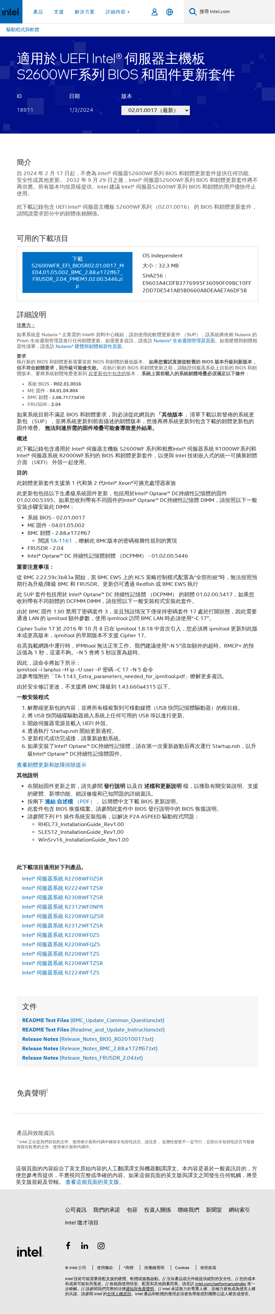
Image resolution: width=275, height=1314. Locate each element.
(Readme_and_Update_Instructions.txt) (93, 1029)
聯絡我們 (188, 1210)
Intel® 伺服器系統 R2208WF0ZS (61, 935)
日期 (74, 96)
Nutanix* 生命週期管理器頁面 (184, 340)
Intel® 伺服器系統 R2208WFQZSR (63, 916)
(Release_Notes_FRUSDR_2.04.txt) (82, 1058)
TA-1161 (61, 541)
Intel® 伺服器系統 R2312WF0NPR (62, 907)
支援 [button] (59, 12)
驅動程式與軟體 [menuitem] (22, 30)
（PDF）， (73, 801)
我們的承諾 (106, 1210)
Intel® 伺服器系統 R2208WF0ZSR (62, 878)
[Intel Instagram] (101, 1247)
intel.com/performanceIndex (220, 1283)
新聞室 (214, 1210)
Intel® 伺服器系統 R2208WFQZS (61, 944)
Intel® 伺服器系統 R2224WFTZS (61, 972)
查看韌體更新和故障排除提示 (52, 765)
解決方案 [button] (85, 12)
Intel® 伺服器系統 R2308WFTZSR (62, 897)
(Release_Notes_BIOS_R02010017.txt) (88, 1039)
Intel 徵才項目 (82, 1222)
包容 (132, 1210)
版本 (126, 96)
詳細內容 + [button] (118, 12)
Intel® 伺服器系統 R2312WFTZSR (62, 925)
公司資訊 (76, 1210)
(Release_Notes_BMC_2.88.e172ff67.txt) (90, 1048)
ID (19, 96)
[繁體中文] (169, 11)
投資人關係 (157, 1210)
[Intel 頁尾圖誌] (30, 1251)
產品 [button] (38, 12)
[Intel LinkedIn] (85, 1247)
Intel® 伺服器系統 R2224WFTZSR (62, 888)
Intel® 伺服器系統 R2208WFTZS (61, 954)
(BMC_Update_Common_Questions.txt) (93, 1020)
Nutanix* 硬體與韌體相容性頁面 (89, 346)
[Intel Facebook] (68, 1247)
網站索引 (239, 1210)
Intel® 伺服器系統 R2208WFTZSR (62, 963)
